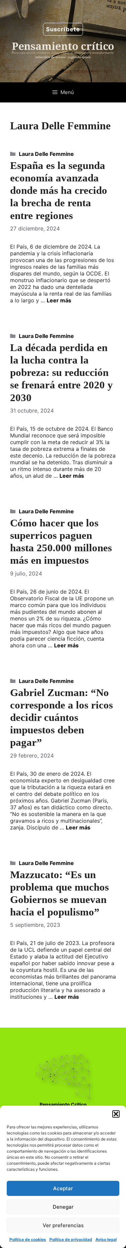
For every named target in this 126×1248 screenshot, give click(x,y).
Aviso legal (106, 1239)
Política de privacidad (70, 1239)
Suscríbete (63, 29)
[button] (116, 1114)
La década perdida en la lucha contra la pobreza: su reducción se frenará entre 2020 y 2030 (61, 372)
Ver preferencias (63, 1225)
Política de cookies (27, 1239)
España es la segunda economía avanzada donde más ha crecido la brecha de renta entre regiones (58, 190)
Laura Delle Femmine (46, 153)
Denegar (63, 1207)
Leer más (59, 300)
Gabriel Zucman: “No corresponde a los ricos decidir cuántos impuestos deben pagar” (61, 717)
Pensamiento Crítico (63, 1104)
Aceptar (63, 1188)
